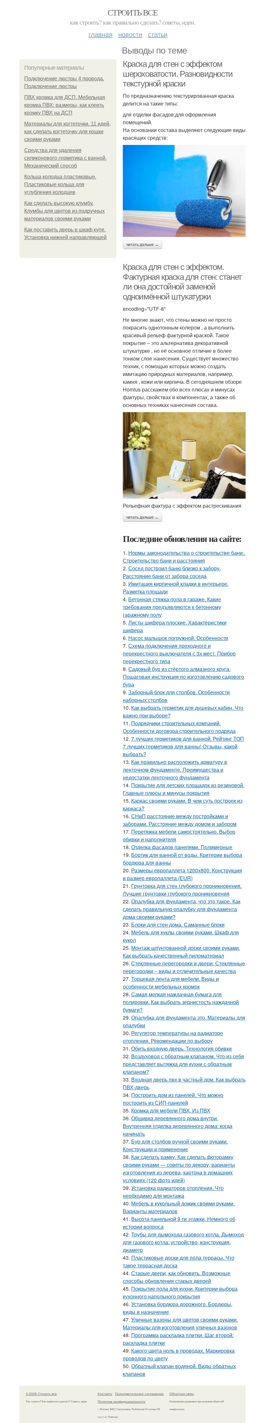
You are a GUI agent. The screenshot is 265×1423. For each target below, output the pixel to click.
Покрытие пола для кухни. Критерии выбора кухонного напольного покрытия (180, 1292)
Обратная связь (181, 1393)
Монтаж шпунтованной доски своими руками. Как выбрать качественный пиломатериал (181, 951)
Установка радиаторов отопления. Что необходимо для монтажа (173, 1191)
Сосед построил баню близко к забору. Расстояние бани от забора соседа (172, 572)
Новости (130, 34)
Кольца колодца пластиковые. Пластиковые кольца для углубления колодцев (60, 184)
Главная (100, 34)
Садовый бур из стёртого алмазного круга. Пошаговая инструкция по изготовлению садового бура (183, 676)
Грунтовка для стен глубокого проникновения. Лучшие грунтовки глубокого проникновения (182, 889)
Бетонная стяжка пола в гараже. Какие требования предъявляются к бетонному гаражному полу (172, 606)
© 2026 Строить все (41, 1393)
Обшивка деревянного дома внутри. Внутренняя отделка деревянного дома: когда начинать (177, 1125)
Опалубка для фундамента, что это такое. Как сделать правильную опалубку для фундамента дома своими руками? (181, 909)
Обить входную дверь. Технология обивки (181, 1048)
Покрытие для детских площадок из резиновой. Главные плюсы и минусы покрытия (183, 789)
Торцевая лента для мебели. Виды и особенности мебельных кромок (171, 982)
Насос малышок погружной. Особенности (178, 638)
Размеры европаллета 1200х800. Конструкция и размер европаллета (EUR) (182, 874)
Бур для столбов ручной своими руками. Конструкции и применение (175, 1145)
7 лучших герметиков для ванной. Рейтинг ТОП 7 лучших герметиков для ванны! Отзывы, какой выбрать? (183, 746)
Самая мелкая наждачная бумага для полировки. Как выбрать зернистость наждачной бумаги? (181, 1002)
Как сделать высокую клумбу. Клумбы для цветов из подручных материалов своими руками (64, 210)
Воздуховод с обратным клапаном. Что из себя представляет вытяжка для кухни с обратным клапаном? (183, 1063)
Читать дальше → (142, 244)
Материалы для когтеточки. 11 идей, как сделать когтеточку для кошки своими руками (67, 131)
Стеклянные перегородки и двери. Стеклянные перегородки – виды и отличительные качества (184, 967)
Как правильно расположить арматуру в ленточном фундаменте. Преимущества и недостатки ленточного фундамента (175, 769)
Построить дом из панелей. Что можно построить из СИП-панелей (173, 1098)
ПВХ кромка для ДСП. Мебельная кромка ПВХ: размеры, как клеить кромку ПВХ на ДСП (64, 105)
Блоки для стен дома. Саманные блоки (178, 924)
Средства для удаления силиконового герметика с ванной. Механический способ (65, 157)
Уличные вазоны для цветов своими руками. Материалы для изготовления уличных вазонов (180, 1323)
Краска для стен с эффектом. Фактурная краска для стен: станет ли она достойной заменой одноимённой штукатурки (182, 281)
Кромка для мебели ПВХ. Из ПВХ (170, 1110)
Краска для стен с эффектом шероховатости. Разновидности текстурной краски (178, 73)
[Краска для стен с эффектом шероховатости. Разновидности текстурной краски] (184, 191)
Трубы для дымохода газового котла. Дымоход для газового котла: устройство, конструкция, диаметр (183, 1242)
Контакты (105, 1393)
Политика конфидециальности (121, 1401)
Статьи (157, 34)
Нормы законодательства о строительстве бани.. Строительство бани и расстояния (184, 556)
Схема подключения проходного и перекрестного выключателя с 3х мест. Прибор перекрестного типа (179, 653)
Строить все (132, 12)
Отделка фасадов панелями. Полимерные (181, 847)
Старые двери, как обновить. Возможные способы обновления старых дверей (176, 1277)
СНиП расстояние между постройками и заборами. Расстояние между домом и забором (180, 820)
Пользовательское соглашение (139, 1393)
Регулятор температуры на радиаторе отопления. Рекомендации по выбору (173, 1036)
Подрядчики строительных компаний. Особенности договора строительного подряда (179, 727)
